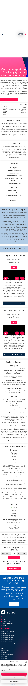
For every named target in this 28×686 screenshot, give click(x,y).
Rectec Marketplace (5, 633)
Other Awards (5, 496)
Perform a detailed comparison (9, 99)
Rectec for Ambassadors (6, 641)
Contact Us (3, 648)
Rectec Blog (4, 652)
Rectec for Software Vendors (7, 637)
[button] (26, 661)
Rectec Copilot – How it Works (8, 631)
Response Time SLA (8, 390)
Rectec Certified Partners (7, 654)
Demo (14, 267)
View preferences (14, 681)
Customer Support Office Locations (12, 376)
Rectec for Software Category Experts (9, 643)
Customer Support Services (9, 382)
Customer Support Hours (12, 380)
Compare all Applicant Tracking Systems (14, 354)
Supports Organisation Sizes (11, 368)
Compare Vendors (14, 557)
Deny (14, 677)
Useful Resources (5, 650)
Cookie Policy (13, 684)
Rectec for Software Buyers (7, 635)
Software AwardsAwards (10, 519)
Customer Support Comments (14, 388)
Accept (14, 674)
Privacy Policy (4, 656)
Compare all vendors (14, 568)
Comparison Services (6, 645)
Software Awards (8, 465)
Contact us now (14, 603)
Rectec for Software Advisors (7, 639)
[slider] (9, 278)
